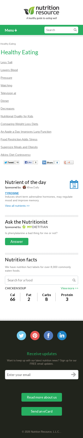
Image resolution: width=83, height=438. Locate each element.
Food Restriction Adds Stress (19, 139)
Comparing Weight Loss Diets (19, 124)
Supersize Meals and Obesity (19, 147)
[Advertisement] (51, 83)
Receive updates (42, 353)
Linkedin (62, 335)
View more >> (69, 288)
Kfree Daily (32, 187)
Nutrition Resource (42, 9)
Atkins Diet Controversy (16, 154)
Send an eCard (42, 411)
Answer (16, 241)
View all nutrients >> (17, 205)
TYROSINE (12, 193)
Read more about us (42, 397)
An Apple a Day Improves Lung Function (26, 131)
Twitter (21, 335)
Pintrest (35, 335)
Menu (9, 30)
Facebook (48, 335)
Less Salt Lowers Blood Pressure (9, 70)
